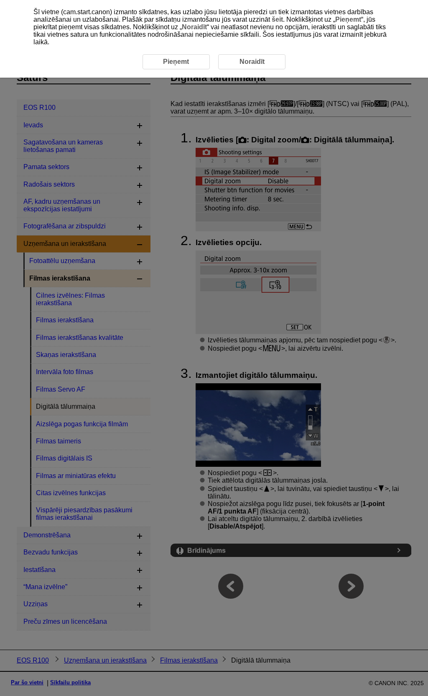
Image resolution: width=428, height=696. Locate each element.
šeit (277, 19)
